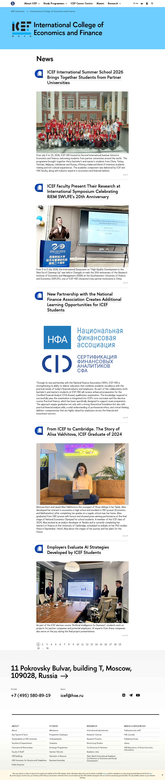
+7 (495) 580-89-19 (31, 695)
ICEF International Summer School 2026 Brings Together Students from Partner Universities (85, 77)
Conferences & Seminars (97, 747)
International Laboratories (97, 730)
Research (92, 726)
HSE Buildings (17, 756)
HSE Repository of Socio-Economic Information (138, 748)
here (105, 774)
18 (115, 644)
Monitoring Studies (95, 743)
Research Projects (94, 739)
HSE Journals (129, 734)
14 (96, 644)
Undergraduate (55, 739)
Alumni (100, 3)
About (15, 726)
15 (101, 644)
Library (127, 743)
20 (38, 648)
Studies (53, 726)
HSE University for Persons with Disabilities (29, 760)
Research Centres (94, 734)
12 (87, 644)
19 (120, 644)
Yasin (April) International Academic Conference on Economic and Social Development (102, 758)
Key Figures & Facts (19, 734)
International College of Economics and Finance (52, 11)
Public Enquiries (18, 764)
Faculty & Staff (18, 752)
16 (106, 644)
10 (78, 644)
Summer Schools (56, 752)
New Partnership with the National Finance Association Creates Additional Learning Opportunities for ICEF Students (84, 302)
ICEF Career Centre (82, 3)
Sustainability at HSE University (24, 739)
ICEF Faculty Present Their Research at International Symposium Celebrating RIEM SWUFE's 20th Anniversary (83, 191)
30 (47, 648)
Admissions (53, 730)
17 (110, 644)
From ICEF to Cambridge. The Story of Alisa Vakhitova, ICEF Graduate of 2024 (84, 431)
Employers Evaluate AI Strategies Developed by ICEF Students (78, 549)
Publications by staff (132, 730)
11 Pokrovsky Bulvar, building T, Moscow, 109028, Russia (71, 671)
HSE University (18, 11)
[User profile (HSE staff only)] (147, 3)
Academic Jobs (93, 752)
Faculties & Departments (22, 743)
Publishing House (131, 739)
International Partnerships (22, 747)
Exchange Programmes (58, 747)
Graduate (53, 743)
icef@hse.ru (72, 695)
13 (92, 644)
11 (82, 644)
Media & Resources (135, 726)
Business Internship (57, 760)
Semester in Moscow (57, 756)
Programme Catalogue (58, 734)
